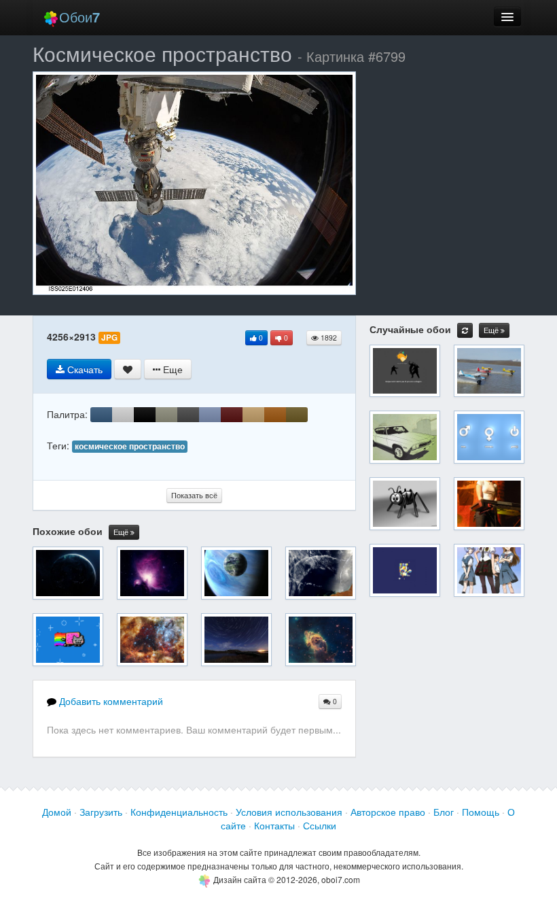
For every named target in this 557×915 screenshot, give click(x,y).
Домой (56, 811)
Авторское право (388, 811)
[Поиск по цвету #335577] (101, 414)
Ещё (121, 532)
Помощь (480, 811)
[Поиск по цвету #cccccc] (123, 414)
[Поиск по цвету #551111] (231, 414)
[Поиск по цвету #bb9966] (253, 414)
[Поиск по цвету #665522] (297, 414)
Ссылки (319, 825)
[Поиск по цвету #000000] (145, 414)
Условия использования (289, 811)
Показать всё (194, 495)
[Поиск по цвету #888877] (166, 414)
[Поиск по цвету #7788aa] (210, 414)
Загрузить (100, 811)
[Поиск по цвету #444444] (188, 414)
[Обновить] (465, 330)
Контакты (274, 825)
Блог (443, 811)
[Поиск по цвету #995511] (275, 414)
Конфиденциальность (179, 811)
